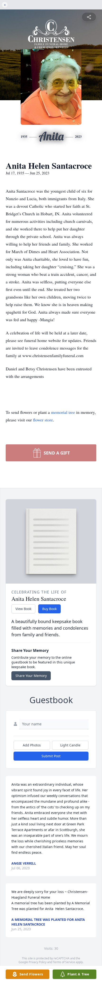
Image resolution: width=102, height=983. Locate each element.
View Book (23, 608)
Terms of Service (64, 962)
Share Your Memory (31, 675)
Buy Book (49, 608)
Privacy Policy (37, 962)
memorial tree (63, 412)
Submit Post (51, 756)
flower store (43, 420)
